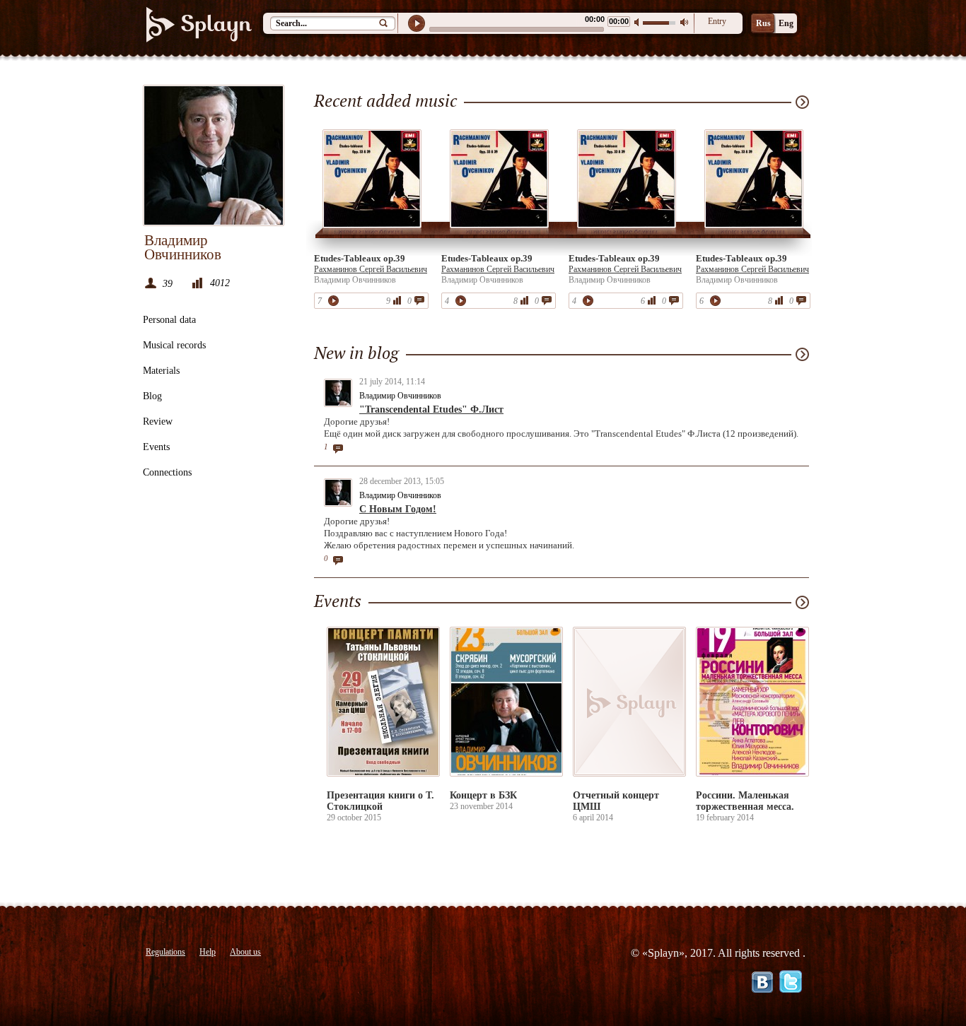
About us (245, 952)
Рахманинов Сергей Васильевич (370, 269)
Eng (786, 23)
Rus (763, 23)
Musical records (174, 345)
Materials (161, 370)
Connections (167, 472)
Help (207, 952)
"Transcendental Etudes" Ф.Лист (431, 409)
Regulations (165, 952)
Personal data (169, 319)
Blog (152, 396)
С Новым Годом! (397, 509)
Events (156, 447)
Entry (717, 21)
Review (158, 421)
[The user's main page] (213, 155)
